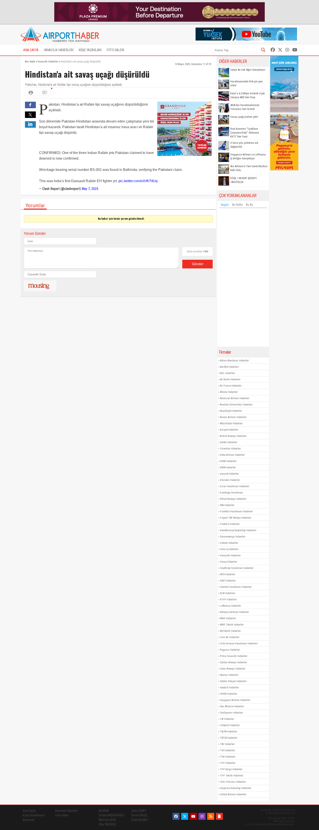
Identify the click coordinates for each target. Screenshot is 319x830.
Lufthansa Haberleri (230, 605)
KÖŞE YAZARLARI (90, 50)
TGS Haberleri (227, 750)
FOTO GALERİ (115, 50)
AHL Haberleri (227, 373)
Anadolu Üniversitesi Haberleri (236, 404)
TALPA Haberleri (228, 731)
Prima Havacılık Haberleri (233, 656)
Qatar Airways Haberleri (232, 668)
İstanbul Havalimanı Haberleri (236, 586)
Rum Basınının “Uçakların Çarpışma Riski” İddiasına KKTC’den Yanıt (244, 132)
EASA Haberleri (228, 467)
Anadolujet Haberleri (231, 410)
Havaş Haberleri (228, 561)
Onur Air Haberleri (229, 637)
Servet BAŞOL (139, 815)
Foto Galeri (62, 815)
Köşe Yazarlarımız (34, 815)
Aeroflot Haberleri (229, 366)
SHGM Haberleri (228, 693)
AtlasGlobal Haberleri (231, 423)
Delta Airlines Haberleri (232, 454)
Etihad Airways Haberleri (233, 498)
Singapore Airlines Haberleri (235, 700)
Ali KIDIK (104, 810)
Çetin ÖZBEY (138, 810)
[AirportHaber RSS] (210, 816)
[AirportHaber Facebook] (273, 49)
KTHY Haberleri (228, 599)
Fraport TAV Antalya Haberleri (235, 517)
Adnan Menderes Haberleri (234, 360)
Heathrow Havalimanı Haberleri (236, 568)
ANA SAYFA (30, 50)
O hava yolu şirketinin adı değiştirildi (244, 144)
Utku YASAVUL (107, 824)
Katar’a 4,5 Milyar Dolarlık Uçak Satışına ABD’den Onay (247, 95)
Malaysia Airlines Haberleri (234, 612)
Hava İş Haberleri (229, 549)
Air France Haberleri (231, 385)
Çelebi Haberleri (228, 442)
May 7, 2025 (90, 189)
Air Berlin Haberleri (230, 379)
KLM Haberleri (227, 593)
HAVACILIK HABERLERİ (59, 50)
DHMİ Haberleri (228, 461)
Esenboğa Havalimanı (231, 492)
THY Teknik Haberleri (231, 775)
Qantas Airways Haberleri (233, 662)
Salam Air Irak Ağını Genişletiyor (247, 69)
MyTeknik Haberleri (230, 630)
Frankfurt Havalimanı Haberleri (236, 511)
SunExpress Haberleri (231, 712)
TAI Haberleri (227, 719)
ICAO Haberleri (228, 580)
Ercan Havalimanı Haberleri (234, 486)
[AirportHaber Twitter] (280, 49)
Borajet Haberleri (229, 429)
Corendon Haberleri (230, 448)
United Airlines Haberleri (233, 794)
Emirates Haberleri (230, 480)
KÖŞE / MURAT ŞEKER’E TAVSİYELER (243, 180)
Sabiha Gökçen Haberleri (233, 681)
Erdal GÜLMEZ (139, 820)
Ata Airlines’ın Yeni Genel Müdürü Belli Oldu (249, 168)
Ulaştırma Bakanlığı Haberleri (235, 788)
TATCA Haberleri (228, 737)
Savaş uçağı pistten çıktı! (244, 116)
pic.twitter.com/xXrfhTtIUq (138, 181)
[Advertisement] (243, 278)
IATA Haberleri (227, 574)
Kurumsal (28, 820)
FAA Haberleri (227, 505)
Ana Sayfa (29, 810)
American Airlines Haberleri (234, 398)
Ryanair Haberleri (229, 674)
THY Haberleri (227, 763)
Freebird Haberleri (230, 524)
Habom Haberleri (229, 542)
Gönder (197, 264)
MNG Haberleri (228, 618)
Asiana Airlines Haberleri (233, 417)
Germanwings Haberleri (232, 536)
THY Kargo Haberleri (231, 769)
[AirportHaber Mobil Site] (219, 816)
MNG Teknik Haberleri (232, 624)
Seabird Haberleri (229, 687)
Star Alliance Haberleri (232, 706)
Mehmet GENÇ (107, 820)
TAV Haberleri (227, 744)
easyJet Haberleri (229, 473)
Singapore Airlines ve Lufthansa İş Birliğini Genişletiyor (248, 156)
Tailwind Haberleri (230, 725)
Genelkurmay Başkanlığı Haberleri (238, 530)
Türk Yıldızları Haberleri (233, 781)
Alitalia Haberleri (229, 392)
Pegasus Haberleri (230, 649)
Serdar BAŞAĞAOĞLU (112, 815)
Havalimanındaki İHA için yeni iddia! (246, 83)
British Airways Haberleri (233, 436)
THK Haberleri (227, 756)
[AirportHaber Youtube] (294, 49)
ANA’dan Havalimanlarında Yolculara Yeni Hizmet (244, 107)
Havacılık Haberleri (230, 555)
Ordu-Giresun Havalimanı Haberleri (239, 643)
